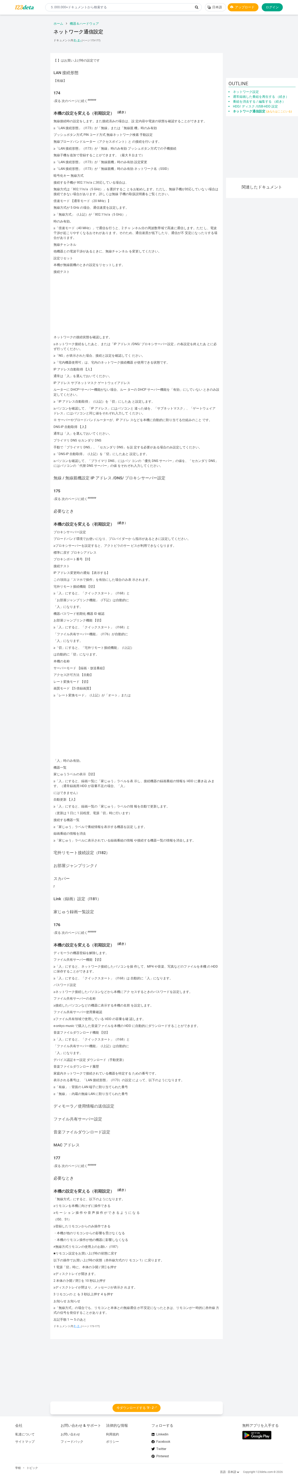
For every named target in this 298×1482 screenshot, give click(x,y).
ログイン (272, 7)
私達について (25, 1434)
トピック (32, 1467)
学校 (18, 1467)
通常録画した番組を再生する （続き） (261, 97)
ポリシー (112, 1442)
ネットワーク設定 (246, 92)
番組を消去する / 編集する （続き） (259, 101)
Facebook (163, 1442)
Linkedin (162, 1434)
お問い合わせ (70, 1434)
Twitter (161, 1449)
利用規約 (112, 1434)
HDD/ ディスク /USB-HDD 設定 (255, 106)
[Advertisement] (23, 78)
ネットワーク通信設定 (262, 111)
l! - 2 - (78, 40)
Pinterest (162, 1456)
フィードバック (72, 1442)
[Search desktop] (197, 7)
